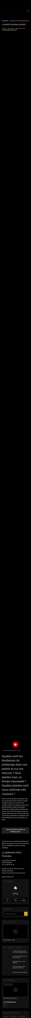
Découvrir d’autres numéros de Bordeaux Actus (15, 830)
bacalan (6, 1016)
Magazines (23, 20)
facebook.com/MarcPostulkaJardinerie (13, 873)
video (27, 20)
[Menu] (28, 10)
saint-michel (22, 1016)
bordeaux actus (14, 20)
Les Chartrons (13, 1016)
